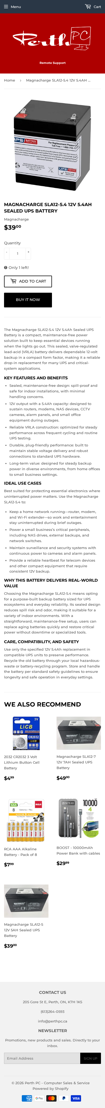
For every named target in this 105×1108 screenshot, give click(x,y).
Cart (97, 7)
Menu (16, 7)
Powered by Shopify (50, 1088)
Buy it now (28, 299)
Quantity (12, 243)
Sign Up (90, 1058)
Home (9, 80)
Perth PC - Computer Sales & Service (57, 1083)
